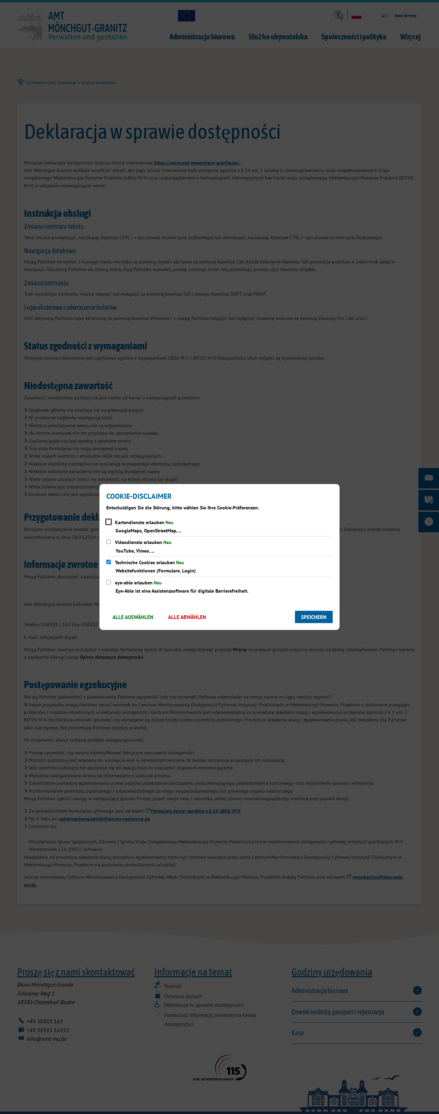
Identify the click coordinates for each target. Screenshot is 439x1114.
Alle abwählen (187, 617)
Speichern (314, 617)
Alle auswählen (132, 617)
